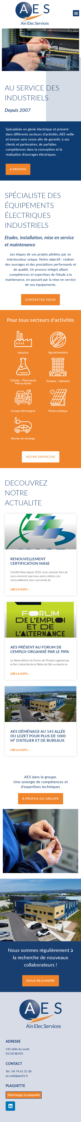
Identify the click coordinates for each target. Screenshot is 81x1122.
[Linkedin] (10, 1106)
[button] (76, 13)
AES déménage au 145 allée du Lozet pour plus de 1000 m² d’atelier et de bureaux (38, 736)
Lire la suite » (19, 589)
